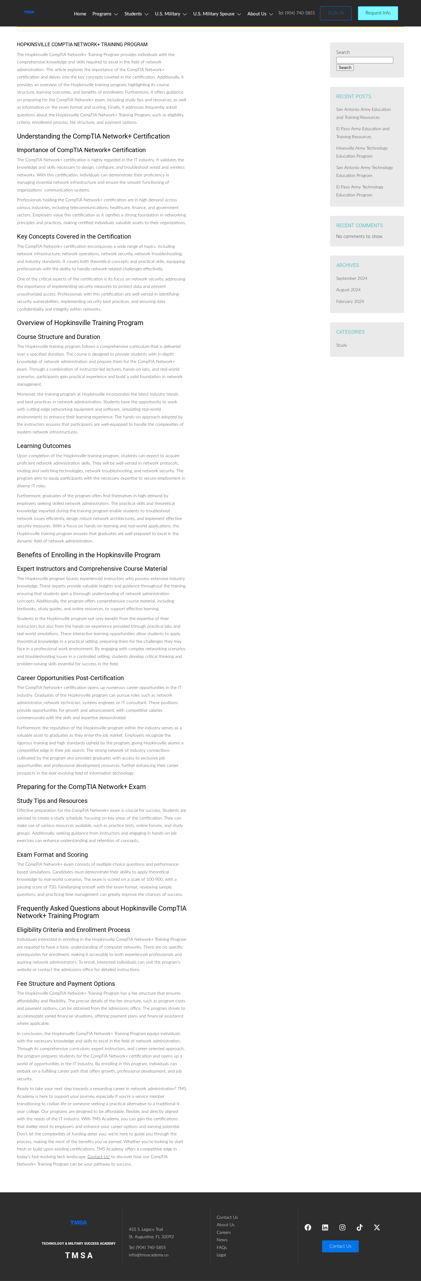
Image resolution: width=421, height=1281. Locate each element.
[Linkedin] (325, 1227)
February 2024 (350, 302)
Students (133, 14)
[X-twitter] (377, 1227)
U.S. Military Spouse (214, 14)
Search (343, 52)
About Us (257, 14)
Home (80, 14)
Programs (102, 14)
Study (341, 345)
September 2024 (351, 278)
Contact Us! (99, 1157)
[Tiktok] (359, 1227)
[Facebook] (308, 1227)
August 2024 (348, 290)
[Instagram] (342, 1227)
